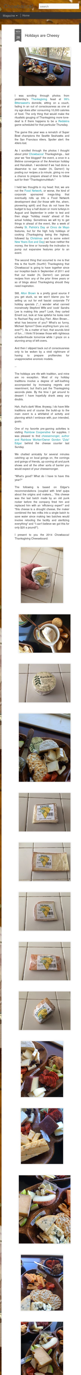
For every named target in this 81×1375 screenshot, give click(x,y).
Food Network (33, 190)
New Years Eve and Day (29, 242)
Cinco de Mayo (59, 227)
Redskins (63, 121)
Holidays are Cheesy (42, 35)
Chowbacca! (36, 154)
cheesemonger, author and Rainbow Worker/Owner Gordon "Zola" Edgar (42, 439)
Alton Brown (28, 293)
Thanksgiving (39, 99)
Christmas (36, 238)
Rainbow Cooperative (37, 432)
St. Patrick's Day (34, 227)
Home (26, 15)
